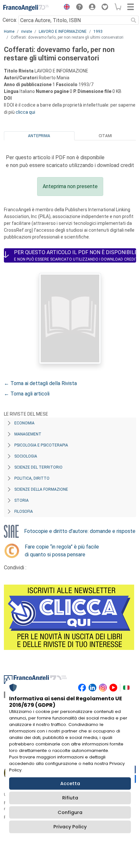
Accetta (70, 783)
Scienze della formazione (41, 489)
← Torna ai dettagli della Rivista (40, 383)
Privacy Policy (70, 826)
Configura (70, 812)
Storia (21, 500)
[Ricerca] (133, 20)
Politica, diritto (31, 478)
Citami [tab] (105, 136)
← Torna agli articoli (26, 394)
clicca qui (25, 112)
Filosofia (23, 511)
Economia (24, 423)
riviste (26, 31)
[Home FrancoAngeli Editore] (26, 8)
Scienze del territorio (38, 467)
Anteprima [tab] (39, 136)
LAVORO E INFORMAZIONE (63, 31)
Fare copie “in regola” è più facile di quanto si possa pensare (62, 551)
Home (9, 31)
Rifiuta (70, 798)
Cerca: (10, 20)
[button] (65, 8)
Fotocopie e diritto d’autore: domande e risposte (79, 531)
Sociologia (25, 456)
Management (27, 434)
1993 (98, 31)
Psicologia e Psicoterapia (41, 445)
